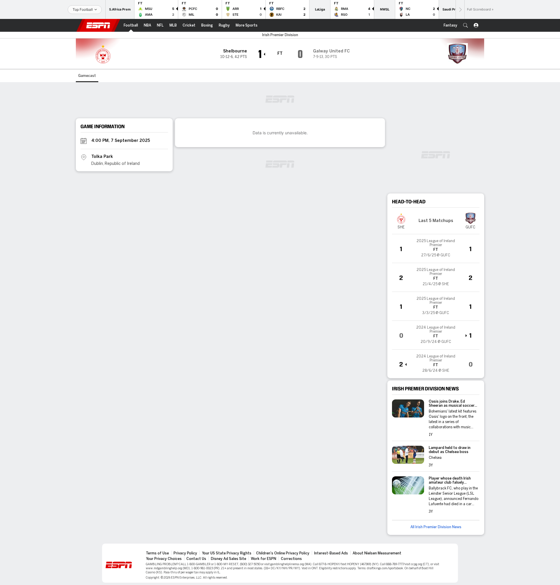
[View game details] (436, 248)
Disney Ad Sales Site (228, 559)
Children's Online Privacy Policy (282, 553)
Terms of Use (157, 553)
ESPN (98, 25)
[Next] (460, 9)
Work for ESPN (263, 559)
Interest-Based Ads (331, 553)
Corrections (291, 559)
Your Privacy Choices (164, 559)
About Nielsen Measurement (377, 553)
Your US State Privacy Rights (226, 553)
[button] (465, 25)
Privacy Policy (185, 553)
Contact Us (196, 559)
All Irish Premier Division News (435, 527)
